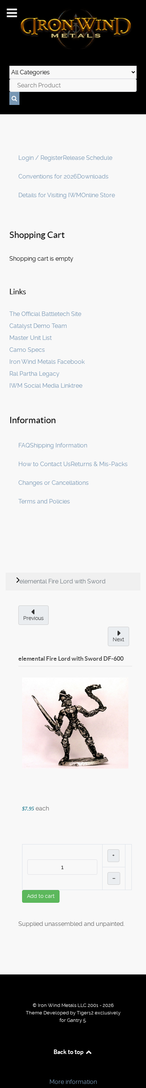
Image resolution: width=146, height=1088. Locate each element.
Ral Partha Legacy (34, 373)
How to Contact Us (44, 464)
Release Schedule (87, 157)
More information (73, 1081)
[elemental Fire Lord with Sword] (75, 722)
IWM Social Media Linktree (45, 385)
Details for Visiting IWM (49, 195)
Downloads (93, 176)
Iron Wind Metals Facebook (47, 361)
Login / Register (40, 157)
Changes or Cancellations (53, 482)
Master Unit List (30, 337)
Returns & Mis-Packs (99, 464)
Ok (8, 1069)
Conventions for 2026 (47, 176)
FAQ (24, 445)
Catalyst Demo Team (38, 325)
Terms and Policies (44, 501)
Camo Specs (27, 349)
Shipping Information (58, 445)
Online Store (98, 195)
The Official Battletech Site (45, 313)
